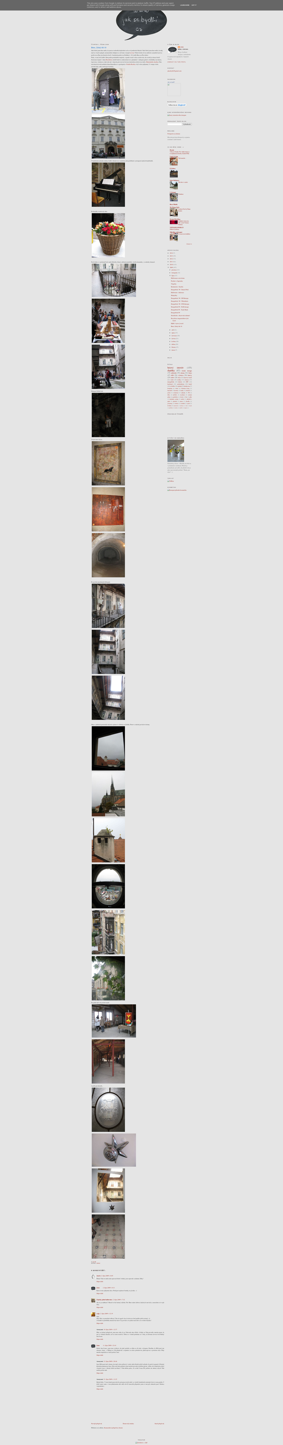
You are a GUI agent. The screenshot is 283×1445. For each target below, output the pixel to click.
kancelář (169, 390)
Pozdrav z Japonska (177, 281)
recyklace (182, 395)
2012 (171, 259)
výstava (180, 375)
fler (186, 397)
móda (182, 399)
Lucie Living (174, 156)
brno (98, 1263)
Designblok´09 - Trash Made (179, 310)
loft (186, 405)
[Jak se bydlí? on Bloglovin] (177, 106)
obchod (188, 390)
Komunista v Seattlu (177, 287)
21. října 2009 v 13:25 (110, 1379)
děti (172, 375)
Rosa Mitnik (173, 204)
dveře (181, 397)
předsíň (175, 401)
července (174, 336)
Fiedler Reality (130, 64)
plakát (180, 386)
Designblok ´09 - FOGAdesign (180, 304)
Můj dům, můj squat (176, 232)
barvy (190, 375)
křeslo (180, 382)
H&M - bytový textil (177, 323)
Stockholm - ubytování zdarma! (180, 315)
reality (176, 408)
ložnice (176, 403)
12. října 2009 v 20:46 (110, 1361)
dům (168, 395)
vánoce (187, 380)
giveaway (169, 403)
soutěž (180, 408)
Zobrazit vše (189, 244)
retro (172, 377)
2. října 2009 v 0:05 (107, 1276)
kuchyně (170, 384)
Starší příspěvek (159, 1424)
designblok (170, 382)
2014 (171, 253)
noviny (132, 53)
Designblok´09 (175, 313)
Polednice (180, 194)
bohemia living (185, 388)
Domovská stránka (128, 1424)
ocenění (183, 403)
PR (189, 393)
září (173, 330)
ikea (179, 377)
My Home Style (174, 207)
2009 (171, 267)
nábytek (174, 373)
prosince (174, 270)
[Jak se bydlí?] (174, 95)
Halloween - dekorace (177, 292)
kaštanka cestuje (174, 399)
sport (188, 403)
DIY (187, 382)
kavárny (176, 390)
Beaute (172, 150)
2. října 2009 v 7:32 (119, 1300)
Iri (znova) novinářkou (184, 234)
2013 (171, 256)
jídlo (190, 397)
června (174, 338)
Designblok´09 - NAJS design (180, 307)
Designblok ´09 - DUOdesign (179, 298)
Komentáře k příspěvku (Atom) (113, 1428)
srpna (173, 333)
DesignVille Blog (175, 219)
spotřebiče (175, 397)
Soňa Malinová (174, 180)
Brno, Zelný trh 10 (98, 47)
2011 (171, 262)
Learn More (184, 5)
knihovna (187, 386)
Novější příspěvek (96, 1424)
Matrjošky (174, 295)
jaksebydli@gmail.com (174, 71)
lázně (190, 405)
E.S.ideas (172, 168)
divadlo (188, 401)
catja (98, 1313)
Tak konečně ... (182, 158)
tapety (185, 408)
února (173, 350)
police (169, 393)
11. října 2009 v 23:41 (109, 1345)
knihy (182, 390)
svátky (179, 380)
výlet (172, 380)
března (174, 347)
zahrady (183, 393)
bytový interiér (175, 367)
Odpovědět (100, 1281)
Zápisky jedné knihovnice (104, 1299)
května (174, 341)
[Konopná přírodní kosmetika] (176, 490)
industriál (176, 405)
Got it (194, 5)
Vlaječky (173, 284)
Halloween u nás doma (178, 278)
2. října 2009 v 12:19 (106, 1314)
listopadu (175, 273)
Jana (98, 1288)
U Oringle (173, 192)
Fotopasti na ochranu (173, 134)
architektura (180, 384)
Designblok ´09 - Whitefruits (179, 301)
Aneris (99, 1276)
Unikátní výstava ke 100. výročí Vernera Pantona (183, 222)
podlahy (171, 408)
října (173, 276)
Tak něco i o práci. (183, 182)
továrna (169, 405)
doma (183, 373)
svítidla (172, 386)
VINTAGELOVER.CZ (177, 227)
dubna (174, 344)
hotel (190, 384)
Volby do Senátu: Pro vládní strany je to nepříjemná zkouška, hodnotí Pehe (179, 152)
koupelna (169, 388)
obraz (176, 388)
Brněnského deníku (152, 62)
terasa (181, 401)
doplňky (171, 370)
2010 (171, 264)
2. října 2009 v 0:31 (109, 1288)
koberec (182, 405)
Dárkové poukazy (174, 229)
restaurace (176, 393)
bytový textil (188, 377)
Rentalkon (109, 60)
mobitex (175, 395)
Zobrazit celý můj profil (176, 62)
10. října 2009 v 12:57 (110, 1329)
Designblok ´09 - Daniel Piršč (180, 290)
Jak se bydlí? (171, 82)
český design (187, 371)
